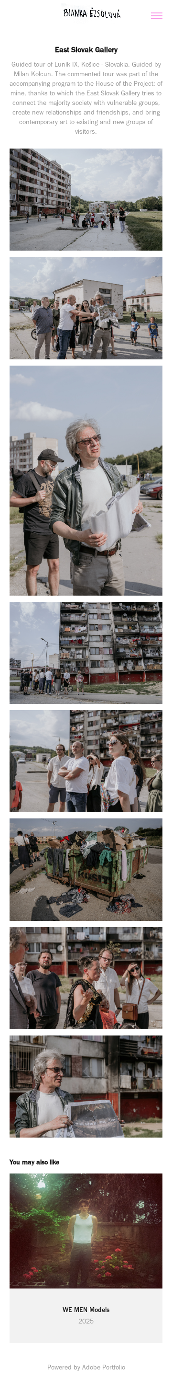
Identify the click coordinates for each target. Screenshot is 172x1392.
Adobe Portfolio (103, 1367)
